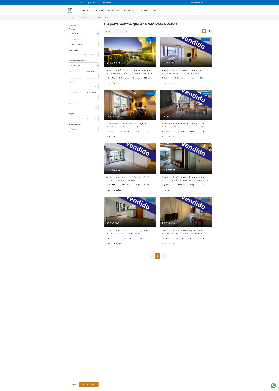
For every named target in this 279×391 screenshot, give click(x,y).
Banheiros (73, 103)
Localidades (74, 50)
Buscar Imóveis (89, 385)
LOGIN (153, 10)
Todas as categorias (89, 10)
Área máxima (91, 93)
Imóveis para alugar (130, 10)
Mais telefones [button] (109, 3)
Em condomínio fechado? (79, 61)
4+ (96, 86)
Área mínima (74, 93)
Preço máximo (91, 71)
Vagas (71, 114)
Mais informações (113, 83)
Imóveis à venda (113, 10)
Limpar (73, 385)
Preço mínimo (74, 71)
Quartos (72, 82)
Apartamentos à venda (84, 18)
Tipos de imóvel (75, 40)
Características (75, 124)
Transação (73, 29)
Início (101, 10)
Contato (144, 10)
